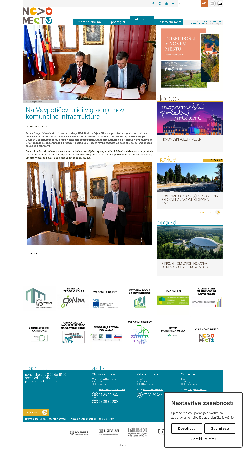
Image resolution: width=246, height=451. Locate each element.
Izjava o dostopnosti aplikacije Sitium (92, 418)
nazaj (34, 253)
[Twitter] (173, 3)
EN (220, 3)
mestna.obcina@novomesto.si (112, 389)
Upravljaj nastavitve (203, 438)
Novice (38, 101)
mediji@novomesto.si (197, 389)
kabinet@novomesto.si (153, 389)
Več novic (206, 212)
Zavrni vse (220, 428)
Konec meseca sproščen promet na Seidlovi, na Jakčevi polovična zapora (190, 199)
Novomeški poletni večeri (182, 139)
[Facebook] (153, 3)
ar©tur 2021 (123, 445)
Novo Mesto (45, 15)
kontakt (213, 3)
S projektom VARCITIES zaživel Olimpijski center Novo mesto (185, 265)
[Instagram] (159, 3)
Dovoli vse (186, 428)
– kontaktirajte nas (205, 22)
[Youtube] (166, 3)
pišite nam (33, 412)
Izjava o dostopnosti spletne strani (45, 418)
